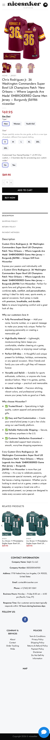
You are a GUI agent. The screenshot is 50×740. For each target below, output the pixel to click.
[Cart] (45, 5)
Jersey (13, 75)
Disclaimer (37, 652)
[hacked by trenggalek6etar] (24, 4)
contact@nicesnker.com (28, 582)
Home (5, 75)
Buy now (10, 197)
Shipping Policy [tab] (10, 221)
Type (4, 119)
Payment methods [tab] (10, 232)
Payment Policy (37, 649)
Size (4, 130)
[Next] (43, 37)
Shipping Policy (37, 642)
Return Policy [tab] (9, 226)
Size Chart (6, 116)
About (12, 639)
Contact (12, 642)
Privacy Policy (37, 639)
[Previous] (6, 37)
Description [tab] (8, 215)
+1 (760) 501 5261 (28, 588)
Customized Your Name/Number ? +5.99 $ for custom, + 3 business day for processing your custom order (24, 158)
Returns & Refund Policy (37, 645)
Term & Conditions (37, 636)
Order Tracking (12, 645)
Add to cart (25, 190)
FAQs (12, 649)
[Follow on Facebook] (25, 619)
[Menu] (3, 4)
